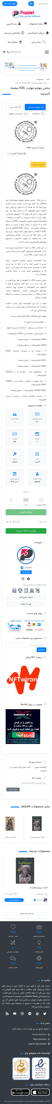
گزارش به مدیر (38, 164)
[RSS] (7, 1014)
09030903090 (15, 52)
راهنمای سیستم (12, 33)
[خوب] (15, 522)
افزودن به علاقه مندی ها (26, 531)
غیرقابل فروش (26, 512)
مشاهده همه (13, 789)
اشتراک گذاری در (16, 153)
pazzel (28, 567)
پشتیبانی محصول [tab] (16, 113)
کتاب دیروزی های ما (39, 887)
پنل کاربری (12, 24)
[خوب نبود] (10, 522)
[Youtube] (14, 1014)
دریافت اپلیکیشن (36, 33)
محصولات (39, 79)
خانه (48, 79)
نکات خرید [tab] (14, 107)
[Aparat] (37, 1014)
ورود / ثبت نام (9, 3)
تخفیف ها (13, 42)
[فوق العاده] (18, 522)
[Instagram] (23, 579)
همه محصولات (35, 24)
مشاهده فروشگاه (26, 597)
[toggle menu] (47, 52)
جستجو (41, 649)
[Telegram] (28, 579)
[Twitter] (45, 1014)
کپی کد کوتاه (26, 604)
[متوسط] (12, 522)
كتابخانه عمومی (40, 767)
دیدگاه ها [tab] (36, 113)
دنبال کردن (26, 572)
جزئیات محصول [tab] (34, 107)
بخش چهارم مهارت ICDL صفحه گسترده (34, 783)
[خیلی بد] (7, 522)
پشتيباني (36, 42)
